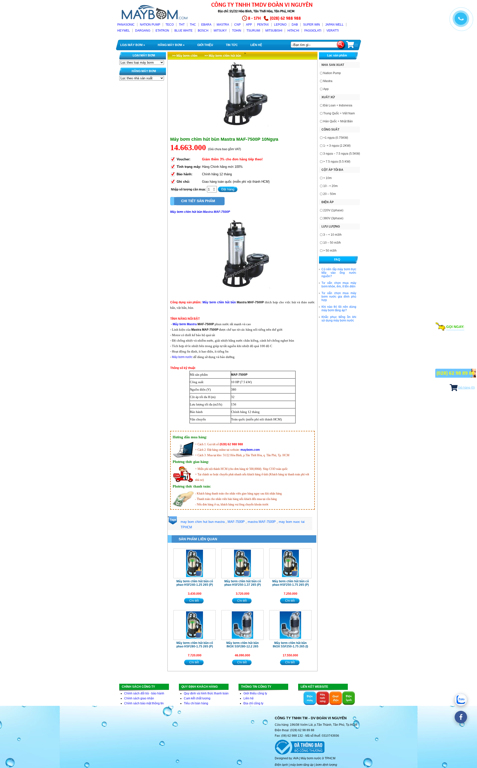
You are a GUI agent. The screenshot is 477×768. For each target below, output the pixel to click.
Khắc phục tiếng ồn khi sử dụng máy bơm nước (338, 318)
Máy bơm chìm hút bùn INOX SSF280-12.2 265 (242, 644)
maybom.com (250, 450)
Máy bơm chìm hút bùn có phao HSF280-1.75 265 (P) (194, 644)
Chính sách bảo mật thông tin (144, 703)
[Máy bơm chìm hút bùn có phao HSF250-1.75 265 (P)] (290, 563)
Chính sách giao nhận (139, 698)
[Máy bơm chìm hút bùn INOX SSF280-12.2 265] (242, 625)
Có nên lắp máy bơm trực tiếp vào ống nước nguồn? (338, 273)
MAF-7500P (237, 522)
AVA (295, 758)
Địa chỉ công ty (253, 703)
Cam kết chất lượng (197, 698)
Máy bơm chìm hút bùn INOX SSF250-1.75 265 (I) (290, 644)
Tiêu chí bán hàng (196, 703)
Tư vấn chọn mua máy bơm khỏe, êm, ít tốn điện (338, 284)
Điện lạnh (281, 765)
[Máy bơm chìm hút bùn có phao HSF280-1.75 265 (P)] (194, 625)
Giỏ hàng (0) (466, 387)
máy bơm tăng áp (302, 765)
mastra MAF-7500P (262, 522)
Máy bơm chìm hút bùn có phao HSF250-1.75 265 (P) (290, 583)
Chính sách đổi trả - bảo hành (144, 693)
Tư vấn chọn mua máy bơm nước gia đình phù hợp (338, 296)
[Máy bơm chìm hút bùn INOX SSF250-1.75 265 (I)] (290, 625)
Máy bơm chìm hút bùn (219, 302)
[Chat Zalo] (461, 699)
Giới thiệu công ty (255, 693)
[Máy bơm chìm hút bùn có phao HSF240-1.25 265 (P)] (194, 563)
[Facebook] (461, 717)
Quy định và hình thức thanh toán (206, 693)
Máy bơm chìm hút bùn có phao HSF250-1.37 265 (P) (242, 583)
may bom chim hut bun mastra (203, 522)
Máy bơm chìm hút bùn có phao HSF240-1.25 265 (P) (194, 583)
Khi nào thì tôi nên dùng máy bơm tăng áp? (338, 308)
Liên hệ (248, 698)
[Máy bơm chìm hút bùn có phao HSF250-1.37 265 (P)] (242, 563)
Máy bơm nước (182, 357)
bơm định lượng (326, 765)
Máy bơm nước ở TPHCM (318, 758)
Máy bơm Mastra (185, 324)
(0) (356, 45)
